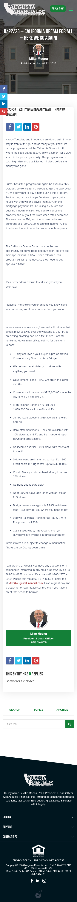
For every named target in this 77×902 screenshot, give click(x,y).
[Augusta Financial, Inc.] (24, 9)
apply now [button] (58, 8)
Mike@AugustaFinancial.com (26, 583)
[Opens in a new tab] (3, 89)
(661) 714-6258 (38, 642)
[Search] (69, 724)
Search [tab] (14, 710)
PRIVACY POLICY (22, 860)
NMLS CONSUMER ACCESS (49, 860)
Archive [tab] (62, 710)
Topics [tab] (38, 710)
